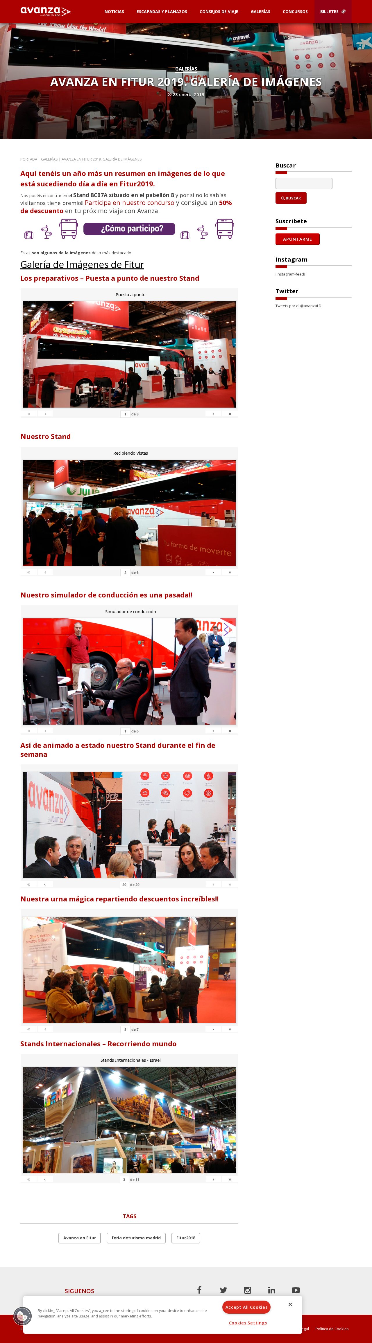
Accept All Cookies (247, 1307)
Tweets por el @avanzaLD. (299, 305)
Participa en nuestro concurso (129, 202)
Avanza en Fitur (79, 1238)
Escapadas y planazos (162, 11)
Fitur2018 (185, 1238)
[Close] (290, 1304)
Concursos (295, 11)
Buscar (293, 198)
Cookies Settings (248, 1323)
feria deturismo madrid (136, 1238)
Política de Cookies (332, 1328)
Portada (28, 159)
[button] (22, 1316)
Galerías (260, 11)
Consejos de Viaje (219, 11)
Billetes (330, 11)
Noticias (114, 11)
